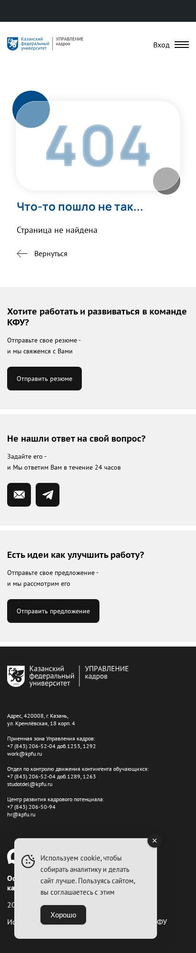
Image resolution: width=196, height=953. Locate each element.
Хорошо (63, 915)
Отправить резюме (44, 378)
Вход (161, 44)
